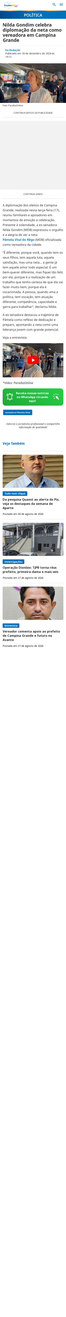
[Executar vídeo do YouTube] (33, 360)
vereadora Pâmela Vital (17, 412)
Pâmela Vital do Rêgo (18, 240)
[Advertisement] (33, 155)
